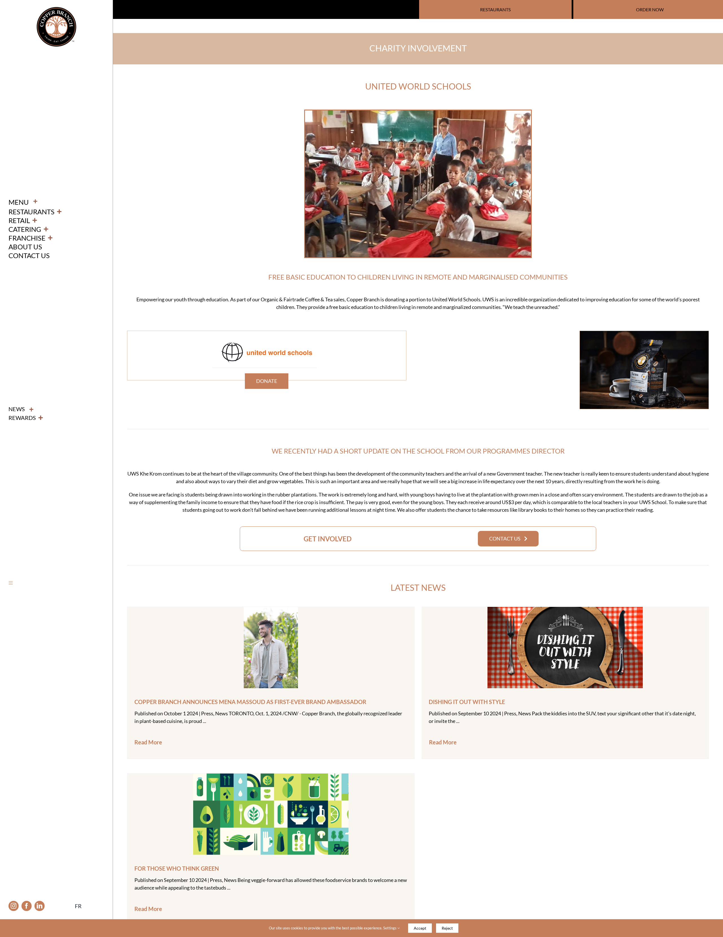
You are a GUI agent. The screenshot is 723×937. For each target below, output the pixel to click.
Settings (390, 928)
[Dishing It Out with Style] (565, 610)
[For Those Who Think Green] (271, 777)
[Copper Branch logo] (56, 9)
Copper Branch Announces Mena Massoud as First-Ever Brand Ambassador (250, 701)
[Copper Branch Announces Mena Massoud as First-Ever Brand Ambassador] (271, 610)
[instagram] (13, 906)
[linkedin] (39, 906)
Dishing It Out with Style (467, 701)
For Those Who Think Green (176, 868)
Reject (447, 928)
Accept (420, 928)
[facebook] (26, 906)
